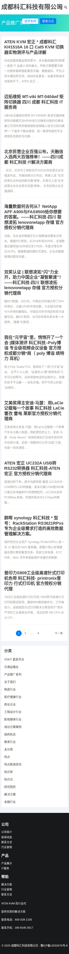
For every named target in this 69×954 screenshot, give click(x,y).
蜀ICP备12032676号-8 (54, 945)
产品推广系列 (12, 674)
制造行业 (10, 689)
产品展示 (6, 863)
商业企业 (10, 704)
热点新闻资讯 (12, 764)
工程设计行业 (12, 711)
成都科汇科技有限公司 (32, 6)
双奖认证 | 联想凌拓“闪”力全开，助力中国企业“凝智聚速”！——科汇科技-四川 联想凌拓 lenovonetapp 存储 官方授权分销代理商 (33, 283)
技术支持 (30, 21)
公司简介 (6, 832)
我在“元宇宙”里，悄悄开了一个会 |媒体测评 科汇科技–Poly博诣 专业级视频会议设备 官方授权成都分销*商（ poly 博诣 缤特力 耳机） (34, 348)
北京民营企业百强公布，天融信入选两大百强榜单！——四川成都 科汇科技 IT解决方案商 (33, 157)
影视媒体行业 (12, 719)
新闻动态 (6, 837)
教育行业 (10, 741)
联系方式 (48, 21)
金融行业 (10, 801)
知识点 (8, 779)
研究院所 (10, 786)
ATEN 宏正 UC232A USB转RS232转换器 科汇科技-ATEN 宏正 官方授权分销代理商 (32, 468)
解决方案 (10, 794)
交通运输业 (11, 666)
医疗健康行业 (12, 696)
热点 (7, 756)
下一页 (59, 633)
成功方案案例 (12, 726)
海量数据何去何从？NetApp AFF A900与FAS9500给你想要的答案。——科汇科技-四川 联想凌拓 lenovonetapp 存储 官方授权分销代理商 (34, 217)
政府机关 (10, 734)
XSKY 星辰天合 (14, 659)
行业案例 (6, 847)
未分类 (8, 749)
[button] (60, 8)
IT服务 (5, 868)
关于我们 (10, 681)
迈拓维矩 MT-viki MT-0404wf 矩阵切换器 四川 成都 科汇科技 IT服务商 (34, 102)
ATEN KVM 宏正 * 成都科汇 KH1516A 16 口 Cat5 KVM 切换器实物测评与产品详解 (34, 47)
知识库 (8, 771)
